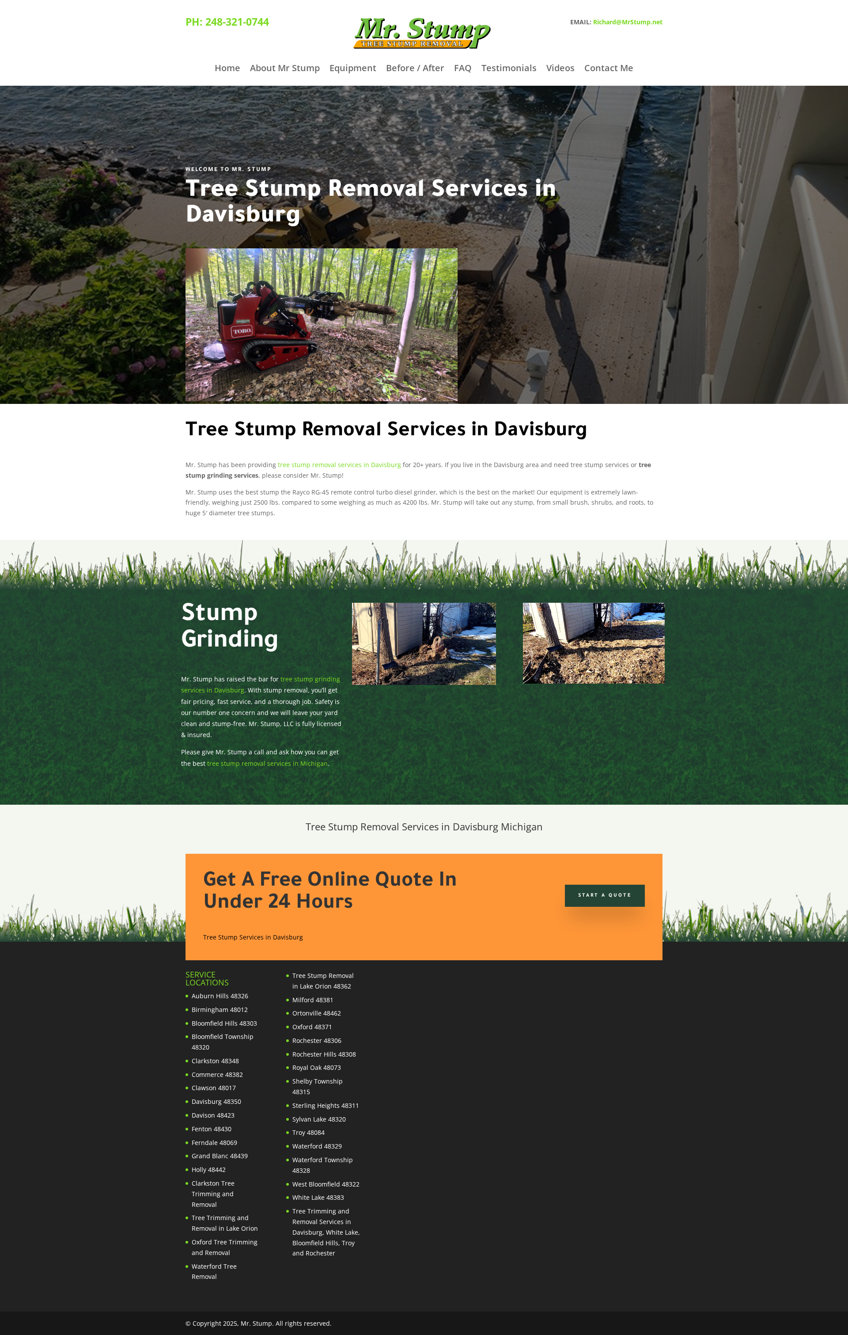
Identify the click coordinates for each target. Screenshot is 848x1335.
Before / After (415, 69)
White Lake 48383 (318, 1197)
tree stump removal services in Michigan (267, 763)
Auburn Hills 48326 (220, 996)
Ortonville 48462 (316, 1013)
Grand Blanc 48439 (220, 1156)
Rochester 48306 (316, 1040)
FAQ (463, 69)
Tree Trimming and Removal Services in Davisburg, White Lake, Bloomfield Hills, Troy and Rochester (326, 1232)
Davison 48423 (213, 1115)
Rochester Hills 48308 (324, 1054)
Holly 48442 (209, 1169)
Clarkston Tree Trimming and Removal (213, 1194)
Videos (560, 69)
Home (227, 69)
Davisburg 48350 (216, 1101)
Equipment (352, 69)
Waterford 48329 (317, 1146)
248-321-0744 (237, 22)
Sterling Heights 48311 (325, 1105)
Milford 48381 (312, 1000)
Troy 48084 (308, 1132)
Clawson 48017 (214, 1088)
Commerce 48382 (217, 1074)
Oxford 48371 (312, 1027)
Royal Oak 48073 (316, 1067)
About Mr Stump (285, 69)
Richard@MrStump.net (627, 22)
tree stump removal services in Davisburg (339, 464)
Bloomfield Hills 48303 (224, 1023)
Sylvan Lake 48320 (319, 1119)
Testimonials (509, 69)
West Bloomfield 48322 (326, 1184)
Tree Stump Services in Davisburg (253, 937)
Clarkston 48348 (215, 1061)
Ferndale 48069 (214, 1142)
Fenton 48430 (211, 1129)
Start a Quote (605, 895)
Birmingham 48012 (220, 1009)
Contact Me (608, 69)
